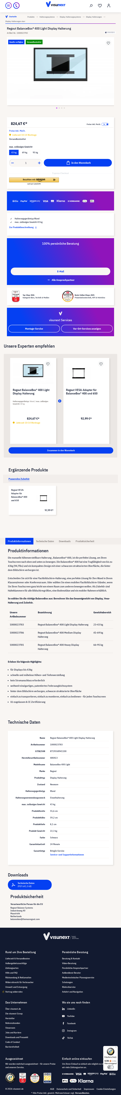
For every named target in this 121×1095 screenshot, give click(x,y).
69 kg (24, 152)
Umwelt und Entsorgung (16, 987)
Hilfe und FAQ (11, 972)
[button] (34, 181)
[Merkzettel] (100, 6)
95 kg (35, 152)
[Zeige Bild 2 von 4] (59, 108)
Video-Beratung (69, 963)
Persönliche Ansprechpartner (75, 968)
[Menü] (8, 5)
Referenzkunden (12, 1023)
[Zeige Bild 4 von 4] (64, 108)
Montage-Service (34, 328)
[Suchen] (91, 6)
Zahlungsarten (11, 968)
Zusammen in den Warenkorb (61, 450)
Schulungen (67, 982)
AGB (52, 1089)
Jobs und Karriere (13, 1032)
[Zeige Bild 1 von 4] (56, 108)
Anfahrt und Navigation (72, 991)
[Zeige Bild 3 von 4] (61, 108)
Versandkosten (82, 1093)
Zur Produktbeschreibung (21, 227)
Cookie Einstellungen (106, 1089)
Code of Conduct (12, 1042)
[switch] (110, 1067)
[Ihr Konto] (109, 6)
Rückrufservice (68, 987)
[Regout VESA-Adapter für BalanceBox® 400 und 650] (43, 498)
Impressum (89, 1089)
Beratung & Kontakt (71, 958)
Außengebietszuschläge (16, 963)
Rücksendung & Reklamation (18, 977)
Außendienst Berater (71, 972)
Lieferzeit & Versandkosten (17, 958)
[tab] (19, 479)
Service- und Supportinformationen (67, 854)
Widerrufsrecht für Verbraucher (19, 982)
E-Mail (60, 271)
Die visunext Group (14, 1013)
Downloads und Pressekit (16, 1037)
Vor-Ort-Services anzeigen (87, 328)
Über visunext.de (13, 1008)
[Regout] (110, 32)
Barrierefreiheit (12, 1046)
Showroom (10, 1027)
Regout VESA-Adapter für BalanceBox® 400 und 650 (19, 495)
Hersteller (10, 1018)
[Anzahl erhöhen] (39, 163)
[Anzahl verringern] (12, 163)
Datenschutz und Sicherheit (69, 1089)
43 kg (14, 152)
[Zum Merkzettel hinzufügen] (108, 43)
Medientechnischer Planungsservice (78, 977)
